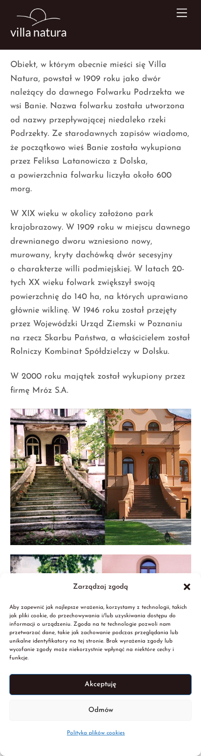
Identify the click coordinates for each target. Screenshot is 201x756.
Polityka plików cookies (96, 733)
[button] (187, 586)
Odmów (100, 710)
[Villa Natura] (38, 33)
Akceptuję (100, 684)
